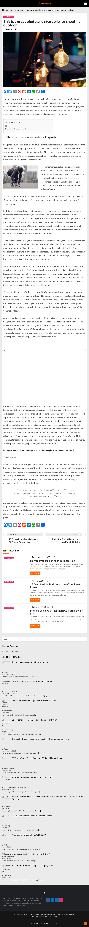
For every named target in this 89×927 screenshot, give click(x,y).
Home (46, 924)
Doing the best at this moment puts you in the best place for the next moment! (31, 131)
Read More (35, 573)
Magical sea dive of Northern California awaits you (57, 612)
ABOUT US (53, 924)
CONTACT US (36, 924)
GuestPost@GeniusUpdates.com (44, 916)
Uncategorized (8, 16)
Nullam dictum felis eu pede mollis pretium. (18, 129)
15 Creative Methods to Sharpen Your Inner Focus (55, 585)
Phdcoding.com (59, 914)
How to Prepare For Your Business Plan (52, 561)
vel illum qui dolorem (12, 464)
